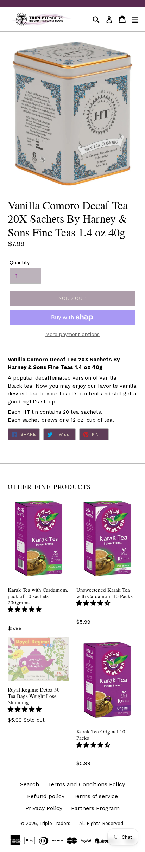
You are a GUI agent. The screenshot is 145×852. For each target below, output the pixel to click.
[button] (25, 609)
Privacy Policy (43, 808)
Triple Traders (54, 823)
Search (29, 784)
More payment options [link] (72, 334)
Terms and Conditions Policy (86, 784)
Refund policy (45, 796)
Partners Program (95, 808)
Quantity (20, 262)
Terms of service (95, 796)
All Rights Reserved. (102, 823)
